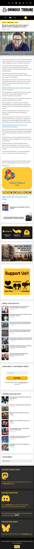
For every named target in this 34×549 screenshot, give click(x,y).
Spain (25, 196)
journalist (8, 196)
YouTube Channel (24, 17)
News (16, 22)
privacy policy (23, 382)
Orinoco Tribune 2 (17, 183)
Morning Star (5, 165)
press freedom (19, 196)
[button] (5, 18)
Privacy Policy (18, 543)
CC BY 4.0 (12, 515)
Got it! (17, 546)
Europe (4, 22)
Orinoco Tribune (17, 513)
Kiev (13, 196)
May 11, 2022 (6, 29)
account (8, 483)
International (11, 22)
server (10, 504)
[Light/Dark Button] (10, 17)
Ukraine (4, 199)
